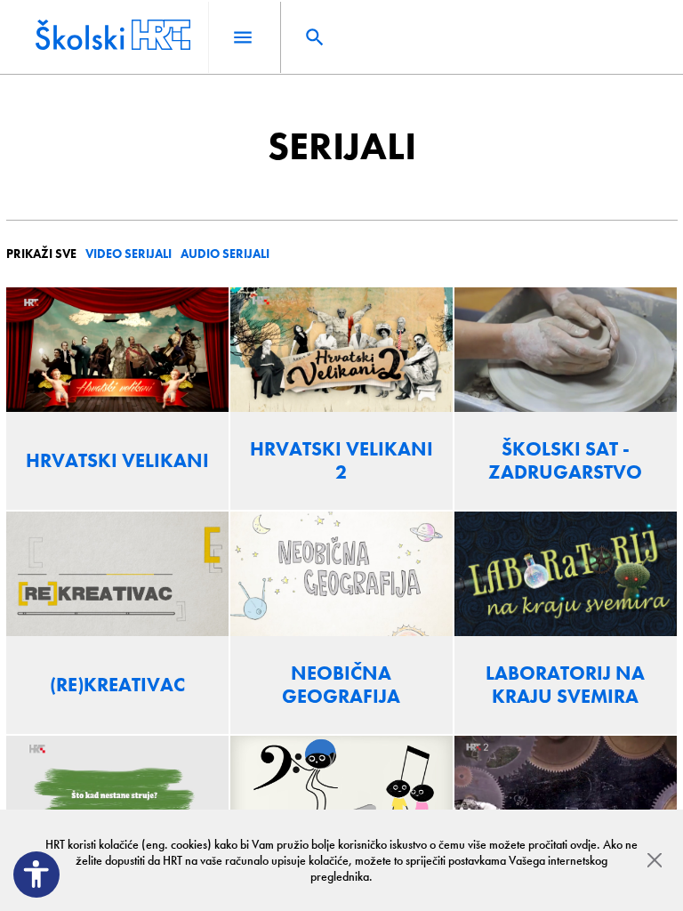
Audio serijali (225, 254)
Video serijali (128, 254)
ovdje (583, 844)
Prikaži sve (41, 254)
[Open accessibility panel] (36, 874)
